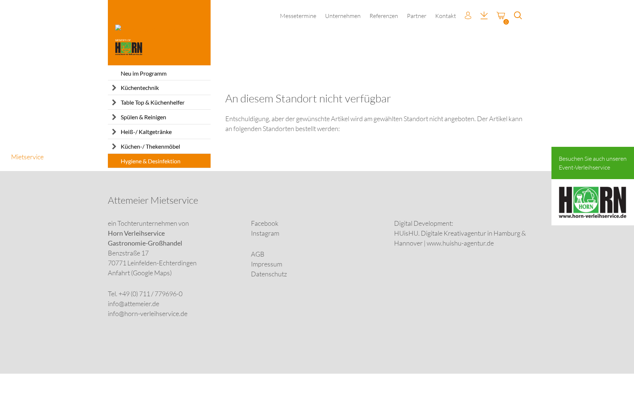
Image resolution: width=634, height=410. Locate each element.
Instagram (265, 233)
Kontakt (445, 15)
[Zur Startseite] (159, 32)
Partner (416, 15)
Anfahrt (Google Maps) (140, 273)
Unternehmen (343, 15)
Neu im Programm (144, 73)
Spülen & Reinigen (143, 116)
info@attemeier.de (133, 304)
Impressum (266, 264)
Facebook (264, 223)
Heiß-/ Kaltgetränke (146, 131)
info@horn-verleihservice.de (147, 313)
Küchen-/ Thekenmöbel (150, 146)
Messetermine (298, 15)
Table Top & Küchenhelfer (153, 102)
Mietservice (27, 157)
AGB (258, 254)
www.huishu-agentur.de (460, 243)
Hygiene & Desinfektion (151, 160)
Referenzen (383, 15)
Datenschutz (269, 274)
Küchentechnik (140, 87)
